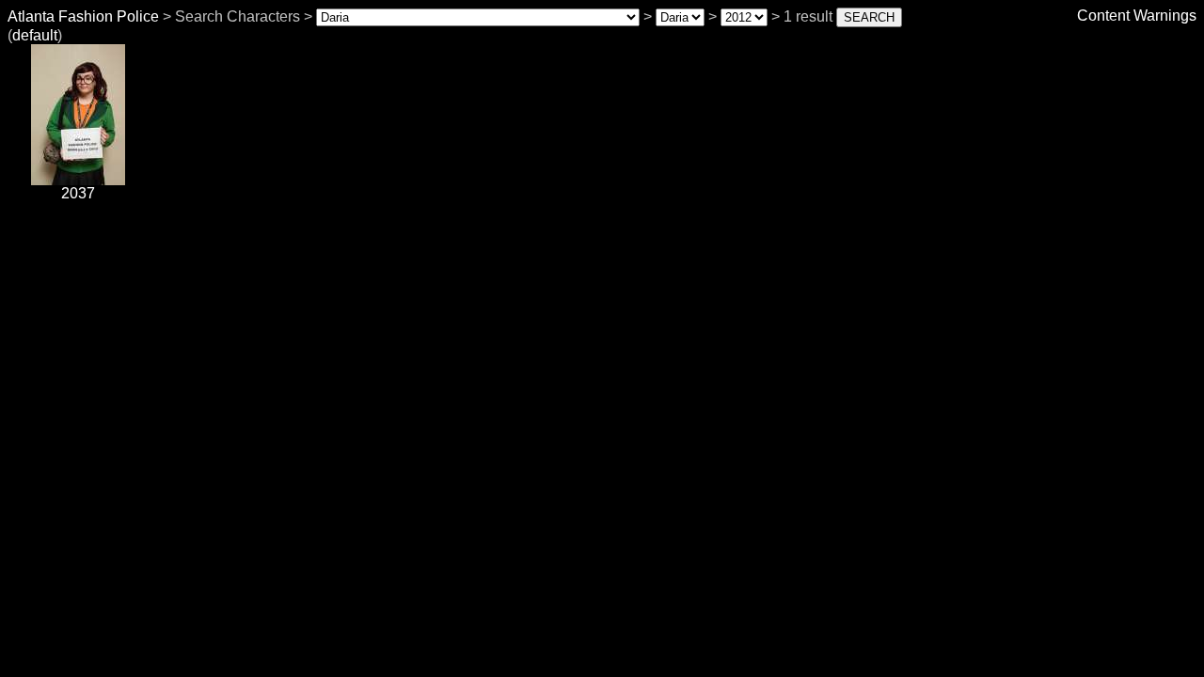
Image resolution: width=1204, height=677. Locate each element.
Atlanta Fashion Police (83, 16)
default (34, 35)
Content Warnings (1136, 16)
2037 (78, 193)
